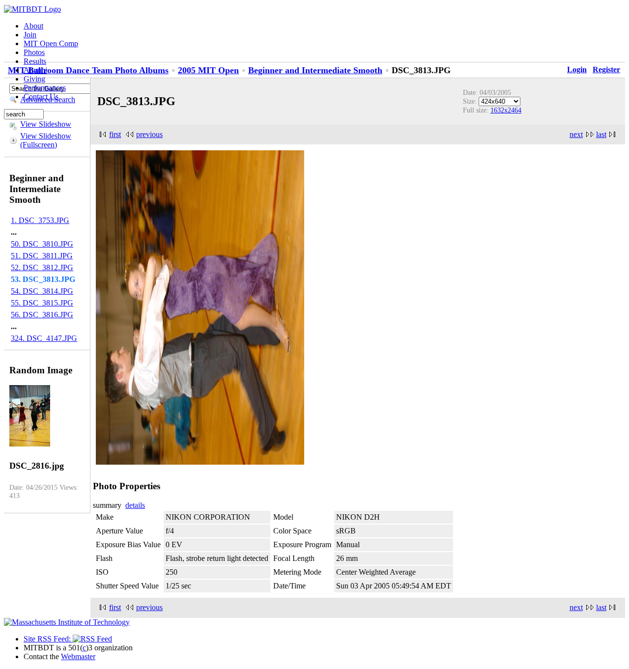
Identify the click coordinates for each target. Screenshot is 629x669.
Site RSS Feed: (48, 639)
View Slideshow (45, 124)
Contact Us (41, 96)
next (576, 134)
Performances (45, 88)
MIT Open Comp (51, 43)
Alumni (35, 70)
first (115, 134)
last (601, 134)
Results (35, 61)
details (135, 505)
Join (30, 34)
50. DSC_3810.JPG (42, 244)
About (33, 26)
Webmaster (78, 656)
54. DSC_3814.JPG (42, 291)
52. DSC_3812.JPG (42, 267)
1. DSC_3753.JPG (40, 220)
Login (577, 69)
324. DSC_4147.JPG (44, 338)
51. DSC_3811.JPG (42, 255)
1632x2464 (505, 110)
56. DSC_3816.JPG (42, 314)
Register (606, 69)
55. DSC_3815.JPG (42, 303)
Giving (34, 79)
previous (149, 134)
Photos (34, 52)
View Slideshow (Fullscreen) (45, 140)
